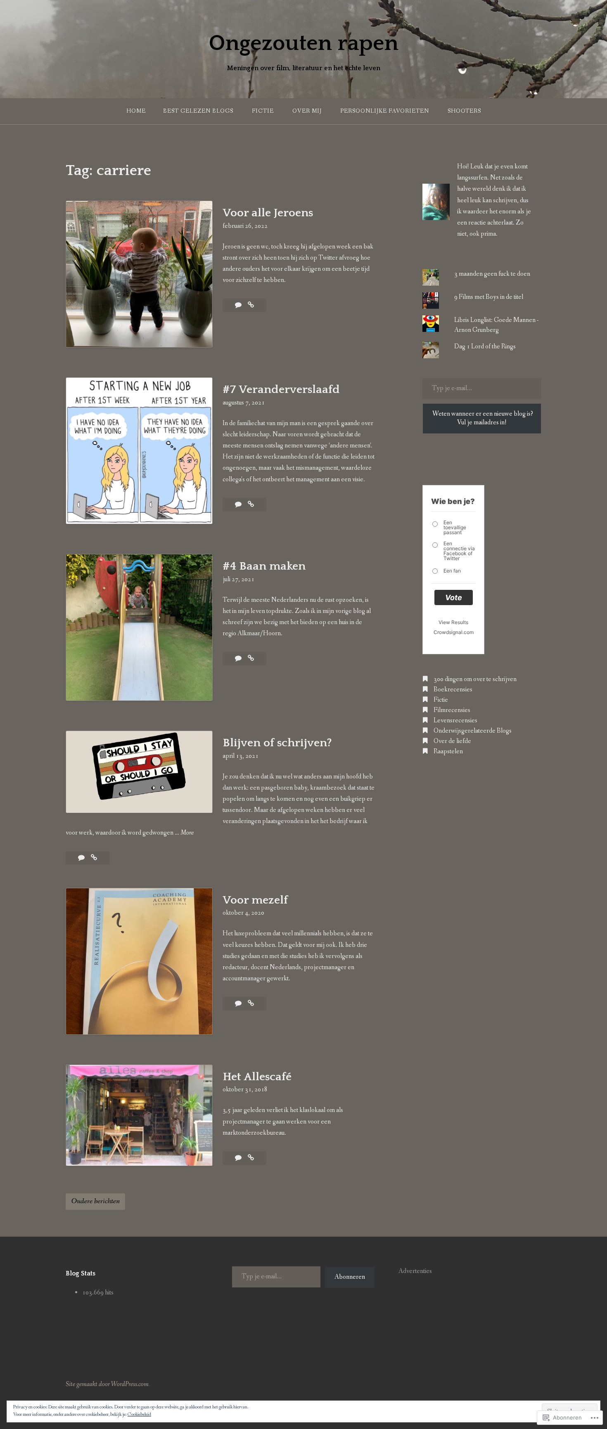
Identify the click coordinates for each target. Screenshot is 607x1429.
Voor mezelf (255, 900)
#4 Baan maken (264, 566)
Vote (453, 597)
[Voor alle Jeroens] (250, 305)
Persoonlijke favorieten (384, 111)
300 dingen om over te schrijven (475, 679)
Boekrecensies (453, 689)
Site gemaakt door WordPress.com (107, 1384)
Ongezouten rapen (303, 43)
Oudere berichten (95, 1201)
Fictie (263, 111)
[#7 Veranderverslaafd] (250, 504)
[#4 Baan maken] (250, 658)
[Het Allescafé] (250, 1158)
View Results (453, 622)
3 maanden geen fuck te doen (492, 274)
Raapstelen (448, 751)
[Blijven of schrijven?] (94, 858)
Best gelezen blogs (198, 111)
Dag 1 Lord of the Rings (485, 346)
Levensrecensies (455, 720)
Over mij (307, 111)
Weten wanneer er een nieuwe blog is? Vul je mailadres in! (482, 418)
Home (136, 111)
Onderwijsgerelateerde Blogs (473, 730)
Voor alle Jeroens (268, 212)
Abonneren (349, 1277)
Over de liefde (452, 741)
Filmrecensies (452, 710)
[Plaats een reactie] (238, 504)
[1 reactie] (238, 305)
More (187, 833)
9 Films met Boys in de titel (488, 297)
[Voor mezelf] (250, 1003)
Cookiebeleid (139, 1414)
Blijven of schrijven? (277, 742)
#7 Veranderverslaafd (281, 389)
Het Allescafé (257, 1076)
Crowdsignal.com (454, 632)
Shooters (464, 111)
